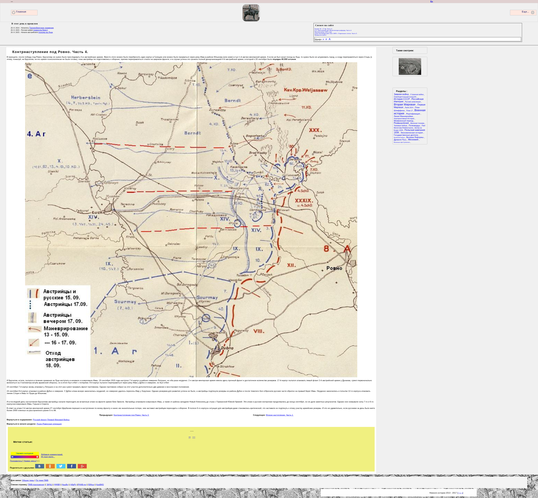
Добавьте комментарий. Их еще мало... (52, 455)
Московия (413, 139)
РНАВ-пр (82, 484)
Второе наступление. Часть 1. (280, 415)
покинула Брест (40, 30)
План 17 (409, 111)
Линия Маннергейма (403, 116)
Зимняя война (401, 94)
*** (190, 437)
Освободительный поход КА (405, 97)
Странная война (417, 94)
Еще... (525, 12)
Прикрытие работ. (321, 35)
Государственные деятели (406, 135)
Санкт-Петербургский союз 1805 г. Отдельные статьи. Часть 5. (336, 33)
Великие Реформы (415, 137)
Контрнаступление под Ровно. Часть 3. (131, 415)
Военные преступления (402, 142)
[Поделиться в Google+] (82, 468)
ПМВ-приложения (36, 484)
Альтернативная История (404, 119)
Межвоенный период (404, 121)
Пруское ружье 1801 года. (323, 32)
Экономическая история (412, 133)
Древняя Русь (400, 140)
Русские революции (413, 102)
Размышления (401, 123)
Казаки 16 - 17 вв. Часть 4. (323, 29)
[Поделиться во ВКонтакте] (39, 468)
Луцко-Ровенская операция (49, 424)
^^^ (193, 437)
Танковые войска (401, 126)
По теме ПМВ (42, 480)
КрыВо (65, 484)
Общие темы (28, 480)
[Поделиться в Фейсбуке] (71, 468)
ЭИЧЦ (49, 484)
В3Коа (91, 484)
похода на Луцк (46, 32)
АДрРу (73, 484)
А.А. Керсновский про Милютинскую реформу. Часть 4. (333, 30)
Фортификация (413, 114)
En (431, 1)
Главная (21, 12)
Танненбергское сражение (41, 28)
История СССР (402, 99)
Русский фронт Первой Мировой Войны (51, 420)
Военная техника (418, 123)
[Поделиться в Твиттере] (60, 468)
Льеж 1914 (409, 108)
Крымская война (399, 137)
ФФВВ (57, 484)
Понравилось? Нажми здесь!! (23, 461)
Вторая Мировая (405, 104)
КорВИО (100, 484)
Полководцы (415, 125)
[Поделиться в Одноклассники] (50, 468)
